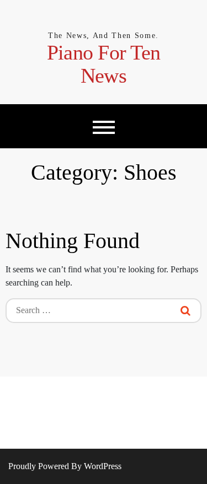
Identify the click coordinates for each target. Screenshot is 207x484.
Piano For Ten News (103, 64)
